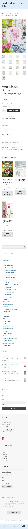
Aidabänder (6, 314)
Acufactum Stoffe (7, 335)
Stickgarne (6, 316)
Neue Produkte (6, 260)
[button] (24, 21)
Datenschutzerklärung (7, 474)
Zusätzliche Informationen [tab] (8, 130)
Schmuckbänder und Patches (10, 338)
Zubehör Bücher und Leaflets (10, 301)
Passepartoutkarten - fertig (10, 309)
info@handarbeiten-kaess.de (12, 431)
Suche (14, 526)
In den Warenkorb (14, 110)
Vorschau (5, 258)
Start (4, 13)
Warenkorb (21, 525)
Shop (8, 13)
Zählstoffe (5, 306)
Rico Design (8, 287)
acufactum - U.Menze (10, 272)
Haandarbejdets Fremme (11, 280)
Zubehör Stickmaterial (8, 343)
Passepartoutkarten (8, 328)
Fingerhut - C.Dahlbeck (10, 270)
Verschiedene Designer (10, 289)
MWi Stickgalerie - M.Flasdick (12, 284)
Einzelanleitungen (7, 297)
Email (3, 399)
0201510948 (9, 430)
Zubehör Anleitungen (8, 304)
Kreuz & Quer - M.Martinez (11, 275)
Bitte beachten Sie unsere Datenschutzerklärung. (9, 405)
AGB (3, 477)
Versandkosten (14, 103)
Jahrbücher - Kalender (10, 277)
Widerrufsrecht (5, 483)
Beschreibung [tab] (5, 125)
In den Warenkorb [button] (7, 193)
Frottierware (6, 323)
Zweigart (7, 282)
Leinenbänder (6, 311)
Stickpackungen (7, 318)
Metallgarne (6, 331)
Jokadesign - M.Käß (10, 292)
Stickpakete (6, 299)
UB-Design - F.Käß (10, 118)
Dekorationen (6, 345)
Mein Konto (4, 526)
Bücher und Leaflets (14, 13)
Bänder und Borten (7, 340)
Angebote (5, 263)
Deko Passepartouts (8, 326)
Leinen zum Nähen (7, 333)
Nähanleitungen (7, 321)
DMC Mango (8, 294)
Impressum (4, 480)
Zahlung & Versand (6, 472)
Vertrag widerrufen (6, 486)
